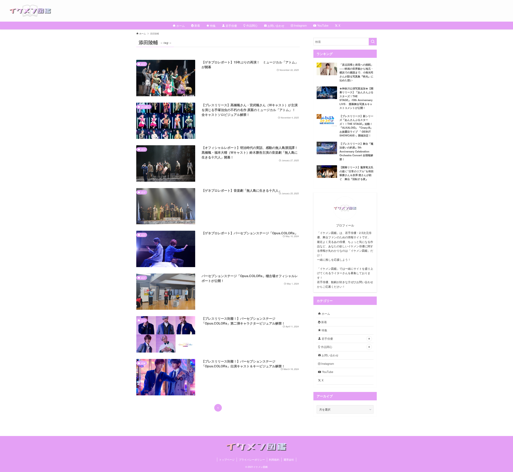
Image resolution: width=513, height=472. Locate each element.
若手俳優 (327, 339)
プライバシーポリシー (252, 459)
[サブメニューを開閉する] (369, 339)
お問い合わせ (329, 355)
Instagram (327, 364)
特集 (324, 330)
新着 (323, 322)
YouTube (327, 372)
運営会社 (289, 459)
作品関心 (326, 347)
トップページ (227, 459)
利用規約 (274, 459)
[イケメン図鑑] (261, 11)
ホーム (325, 314)
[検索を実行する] (373, 41)
